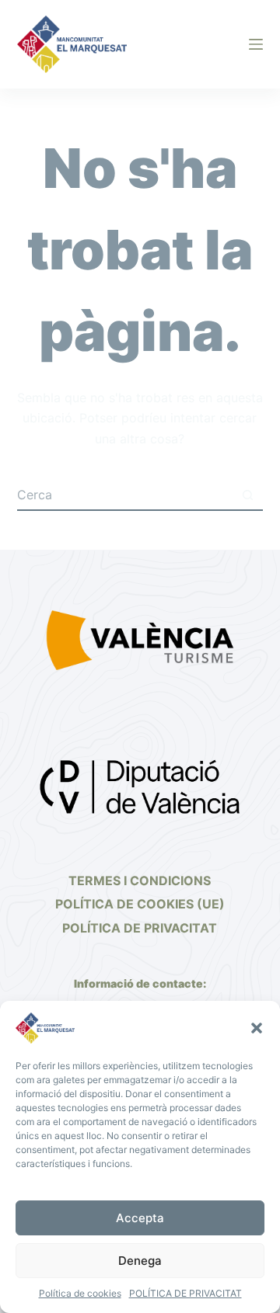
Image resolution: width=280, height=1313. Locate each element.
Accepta (140, 1218)
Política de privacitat (139, 928)
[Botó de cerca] (247, 495)
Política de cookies (80, 1293)
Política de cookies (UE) (140, 904)
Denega (140, 1260)
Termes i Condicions (139, 880)
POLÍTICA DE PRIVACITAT (185, 1293)
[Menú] (256, 44)
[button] (256, 1028)
